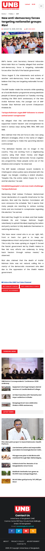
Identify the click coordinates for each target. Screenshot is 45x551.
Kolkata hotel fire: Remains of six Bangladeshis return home (25, 465)
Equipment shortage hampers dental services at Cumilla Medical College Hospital (27, 388)
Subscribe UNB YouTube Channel (17, 282)
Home (4, 14)
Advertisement (33, 541)
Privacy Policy (17, 541)
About (6, 541)
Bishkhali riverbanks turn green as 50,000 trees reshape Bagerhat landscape (25, 473)
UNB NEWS (31, 29)
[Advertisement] (22, 321)
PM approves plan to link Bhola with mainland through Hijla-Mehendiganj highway (27, 457)
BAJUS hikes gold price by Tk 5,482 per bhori (27, 481)
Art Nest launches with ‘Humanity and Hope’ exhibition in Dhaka (27, 396)
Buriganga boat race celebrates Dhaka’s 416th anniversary (25, 404)
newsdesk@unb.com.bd (22, 526)
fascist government (11, 290)
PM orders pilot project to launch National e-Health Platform (21, 443)
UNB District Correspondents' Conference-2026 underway (20, 382)
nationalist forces (10, 286)
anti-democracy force (30, 286)
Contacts (21, 544)
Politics (11, 14)
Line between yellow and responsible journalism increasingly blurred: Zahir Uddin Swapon (27, 449)
